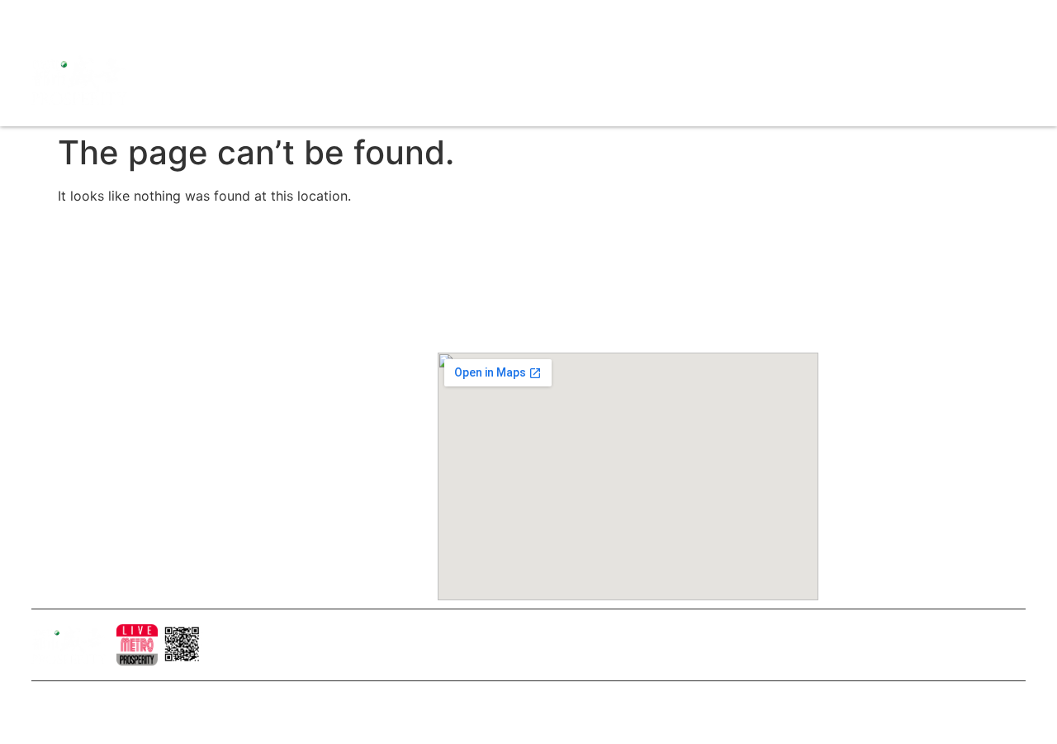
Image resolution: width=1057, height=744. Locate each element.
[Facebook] (43, 16)
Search (838, 61)
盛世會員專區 (908, 61)
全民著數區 (714, 61)
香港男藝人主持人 (285, 486)
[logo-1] (137, 645)
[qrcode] (182, 645)
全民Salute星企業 (620, 61)
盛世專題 (782, 61)
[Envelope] (130, 16)
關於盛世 (262, 318)
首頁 (546, 61)
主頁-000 (263, 289)
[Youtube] (101, 16)
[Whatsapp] (159, 16)
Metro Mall (566, 99)
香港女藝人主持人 (285, 458)
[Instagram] (72, 16)
